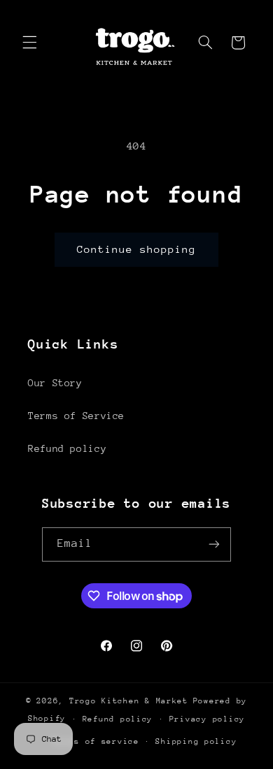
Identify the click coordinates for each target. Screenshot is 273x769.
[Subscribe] (214, 544)
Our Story (55, 382)
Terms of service (95, 741)
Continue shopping (137, 249)
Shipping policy (196, 741)
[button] (29, 43)
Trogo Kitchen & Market (128, 700)
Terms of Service (76, 415)
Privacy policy (207, 719)
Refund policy (67, 448)
